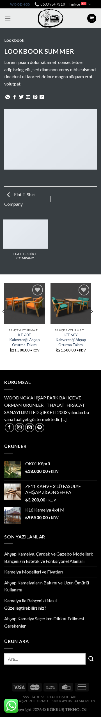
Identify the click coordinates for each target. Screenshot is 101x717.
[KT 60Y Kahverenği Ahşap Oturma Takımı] (70, 303)
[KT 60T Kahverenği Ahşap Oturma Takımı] (24, 303)
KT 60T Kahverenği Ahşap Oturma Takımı (24, 340)
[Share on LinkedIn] (42, 97)
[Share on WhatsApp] (7, 97)
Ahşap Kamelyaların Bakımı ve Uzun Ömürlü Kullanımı (46, 586)
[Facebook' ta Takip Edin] (9, 427)
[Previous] (4, 323)
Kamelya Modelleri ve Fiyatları (33, 571)
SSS (26, 697)
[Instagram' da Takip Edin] (19, 427)
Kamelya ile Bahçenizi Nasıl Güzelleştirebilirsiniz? (30, 604)
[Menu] (7, 18)
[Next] (91, 323)
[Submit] (91, 658)
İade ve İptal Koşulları (54, 697)
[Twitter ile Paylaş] (21, 97)
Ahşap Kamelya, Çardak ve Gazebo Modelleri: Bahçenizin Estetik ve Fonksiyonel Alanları (48, 557)
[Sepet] (91, 18)
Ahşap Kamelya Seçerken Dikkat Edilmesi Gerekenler (44, 622)
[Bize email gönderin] (29, 427)
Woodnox (20, 4)
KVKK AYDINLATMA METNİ (74, 701)
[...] (63, 419)
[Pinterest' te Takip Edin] (39, 427)
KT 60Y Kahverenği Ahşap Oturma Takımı (71, 340)
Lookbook (14, 40)
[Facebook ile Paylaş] (14, 97)
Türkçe (74, 4)
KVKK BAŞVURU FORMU (27, 701)
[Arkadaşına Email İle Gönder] (28, 97)
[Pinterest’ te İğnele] (35, 97)
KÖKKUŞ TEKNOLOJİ (67, 709)
